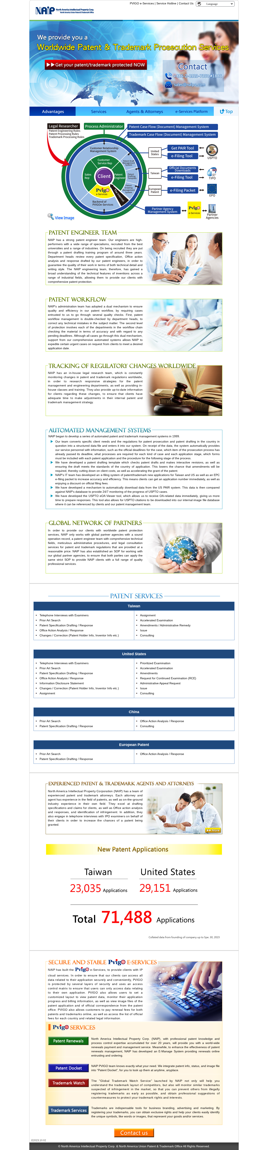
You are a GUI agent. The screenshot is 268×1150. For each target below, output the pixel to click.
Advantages (53, 111)
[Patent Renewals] (68, 1043)
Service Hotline (166, 3)
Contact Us (186, 3)
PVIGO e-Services (142, 3)
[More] (213, 830)
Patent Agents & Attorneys (145, 111)
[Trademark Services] (68, 1112)
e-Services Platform (191, 111)
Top (226, 111)
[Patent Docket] (68, 1070)
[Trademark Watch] (68, 1085)
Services (99, 111)
